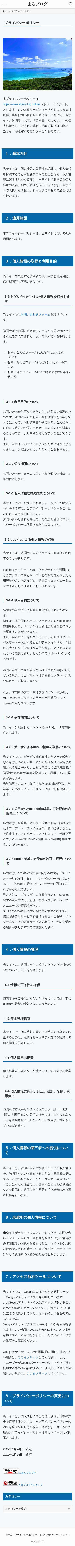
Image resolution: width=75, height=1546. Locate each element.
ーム (47, 314)
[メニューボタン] (4, 4)
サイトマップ (62, 1534)
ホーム (9, 1534)
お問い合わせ (46, 1534)
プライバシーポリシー (26, 1534)
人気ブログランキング (30, 1484)
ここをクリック (28, 1357)
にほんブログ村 (27, 1472)
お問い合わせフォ (32, 314)
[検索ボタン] (71, 4)
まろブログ (38, 4)
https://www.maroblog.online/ (21, 104)
